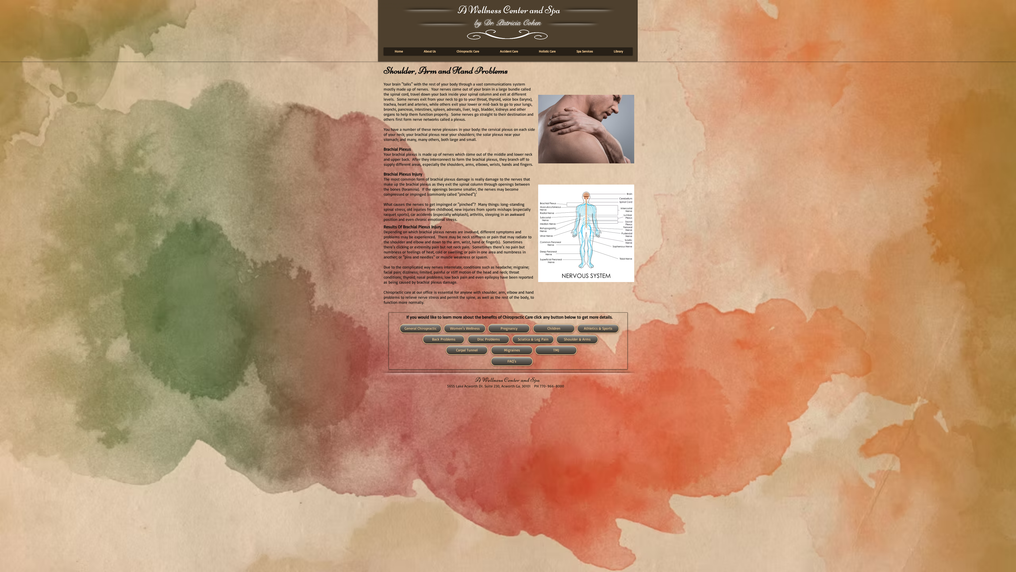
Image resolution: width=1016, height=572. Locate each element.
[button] (430, 51)
